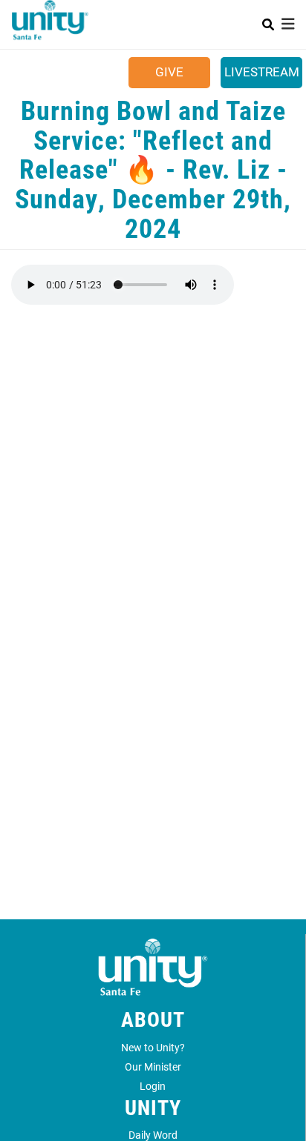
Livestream (261, 71)
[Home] (50, 26)
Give (169, 71)
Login (153, 1086)
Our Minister (153, 1066)
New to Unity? (153, 1047)
